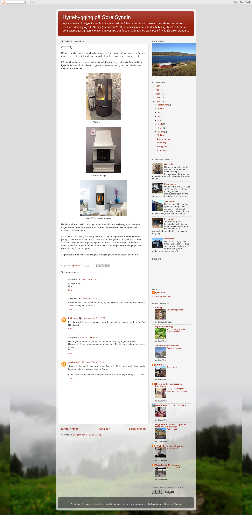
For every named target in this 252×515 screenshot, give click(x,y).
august (161, 109)
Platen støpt (172, 429)
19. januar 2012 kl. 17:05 (93, 318)
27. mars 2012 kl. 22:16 (93, 362)
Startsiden (104, 428)
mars (160, 128)
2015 (158, 90)
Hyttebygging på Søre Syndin (97, 17)
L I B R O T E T (162, 365)
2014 (158, 94)
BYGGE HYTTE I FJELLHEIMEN (170, 405)
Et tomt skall (162, 150)
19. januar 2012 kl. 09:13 (88, 279)
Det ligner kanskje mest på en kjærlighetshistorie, (177, 389)
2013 (158, 98)
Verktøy (160, 135)
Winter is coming (174, 348)
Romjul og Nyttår (174, 467)
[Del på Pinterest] (108, 265)
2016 (158, 86)
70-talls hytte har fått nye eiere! (170, 446)
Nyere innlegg (70, 428)
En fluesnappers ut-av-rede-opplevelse (176, 330)
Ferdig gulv (169, 219)
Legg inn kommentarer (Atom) (87, 435)
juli (159, 112)
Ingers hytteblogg (164, 326)
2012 (158, 101)
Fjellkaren (73, 318)
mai (160, 120)
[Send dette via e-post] (97, 265)
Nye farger (169, 239)
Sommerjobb (170, 201)
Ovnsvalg (161, 143)
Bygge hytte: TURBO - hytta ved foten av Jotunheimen (171, 425)
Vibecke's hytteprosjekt (167, 346)
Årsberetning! (172, 448)
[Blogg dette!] (100, 265)
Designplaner (170, 184)
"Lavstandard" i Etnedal (167, 465)
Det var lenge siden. (175, 310)
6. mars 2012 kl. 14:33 (87, 337)
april (160, 124)
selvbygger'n (74, 362)
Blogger (177, 504)
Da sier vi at (172, 367)
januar (161, 132)
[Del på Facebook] (105, 265)
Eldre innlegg (137, 428)
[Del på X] (103, 265)
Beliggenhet (162, 146)
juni (160, 116)
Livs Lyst (159, 307)
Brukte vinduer (164, 139)
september (163, 105)
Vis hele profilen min (161, 296)
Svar (70, 290)
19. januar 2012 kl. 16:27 (88, 299)
